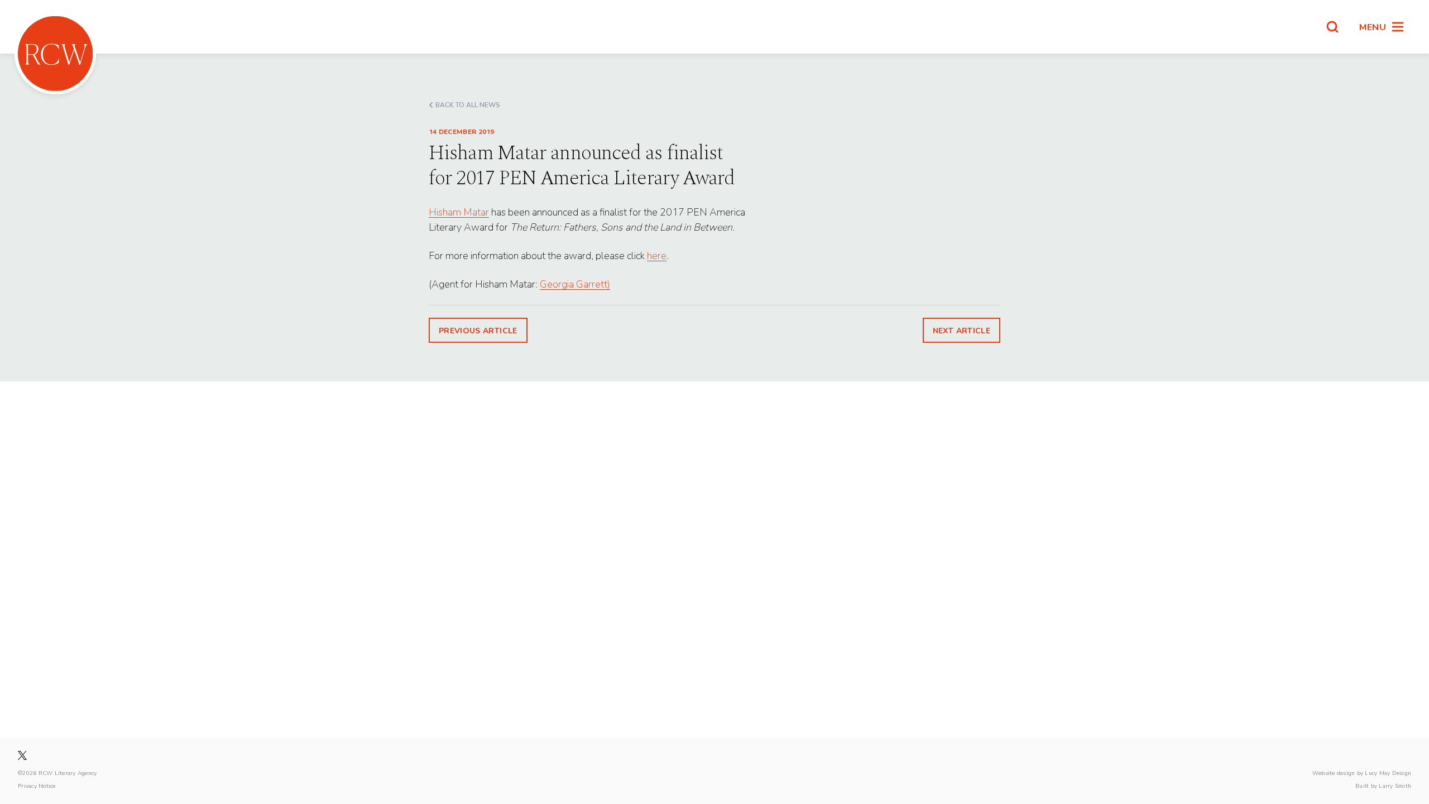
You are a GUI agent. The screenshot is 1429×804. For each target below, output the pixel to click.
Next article (961, 330)
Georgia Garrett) (575, 284)
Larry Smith (1395, 785)
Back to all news (467, 104)
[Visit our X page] (22, 755)
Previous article (478, 330)
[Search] (1332, 26)
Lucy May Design (1388, 772)
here (656, 255)
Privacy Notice (37, 785)
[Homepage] (55, 53)
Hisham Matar (459, 212)
